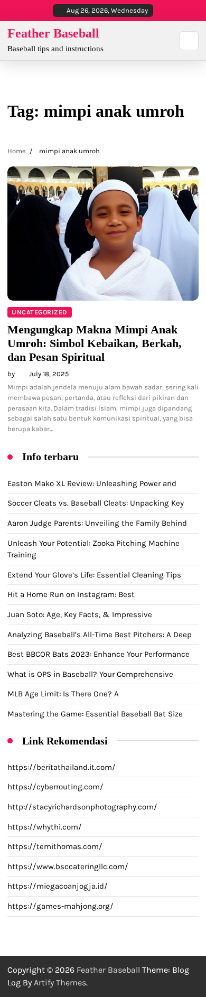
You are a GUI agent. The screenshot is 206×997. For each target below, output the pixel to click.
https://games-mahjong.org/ (60, 906)
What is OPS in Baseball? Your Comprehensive (90, 674)
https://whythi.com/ (44, 827)
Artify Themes (60, 982)
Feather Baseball (53, 33)
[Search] (189, 40)
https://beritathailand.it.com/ (61, 767)
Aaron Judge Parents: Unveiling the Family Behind (97, 523)
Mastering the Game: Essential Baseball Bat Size (95, 714)
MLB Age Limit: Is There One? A (63, 693)
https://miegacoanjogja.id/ (57, 886)
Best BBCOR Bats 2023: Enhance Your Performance (98, 654)
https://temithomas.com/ (54, 846)
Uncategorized (40, 312)
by (11, 374)
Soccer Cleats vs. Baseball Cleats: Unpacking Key (95, 503)
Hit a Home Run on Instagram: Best (71, 594)
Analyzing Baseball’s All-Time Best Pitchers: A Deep (99, 634)
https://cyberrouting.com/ (55, 786)
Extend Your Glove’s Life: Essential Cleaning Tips (94, 575)
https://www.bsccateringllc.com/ (67, 866)
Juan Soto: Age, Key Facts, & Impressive (79, 614)
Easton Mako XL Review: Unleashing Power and (91, 483)
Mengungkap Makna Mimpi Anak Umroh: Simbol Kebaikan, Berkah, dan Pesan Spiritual (94, 343)
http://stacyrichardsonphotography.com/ (82, 807)
